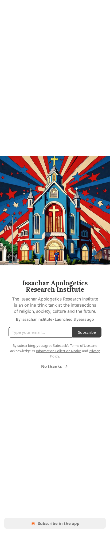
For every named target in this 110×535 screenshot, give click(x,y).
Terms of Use (80, 345)
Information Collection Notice (58, 350)
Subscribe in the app (59, 523)
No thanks (51, 366)
